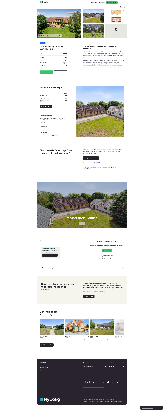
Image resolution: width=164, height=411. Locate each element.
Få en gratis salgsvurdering (50, 255)
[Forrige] (80, 223)
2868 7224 (110, 255)
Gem (63, 336)
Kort (60, 35)
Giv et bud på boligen (46, 106)
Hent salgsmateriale (60, 72)
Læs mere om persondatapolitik (104, 401)
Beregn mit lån (44, 132)
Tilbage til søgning (43, 7)
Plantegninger (52, 35)
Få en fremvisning (46, 72)
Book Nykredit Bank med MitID (91, 158)
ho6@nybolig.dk (107, 257)
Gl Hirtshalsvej (58, 7)
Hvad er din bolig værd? (147, 407)
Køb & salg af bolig (110, 366)
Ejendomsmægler (88, 366)
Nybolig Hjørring (107, 258)
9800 (63, 7)
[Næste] (83, 223)
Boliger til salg (109, 362)
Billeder (42, 35)
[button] (85, 71)
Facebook (44, 370)
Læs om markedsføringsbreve (116, 401)
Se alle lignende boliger (46, 344)
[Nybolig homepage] (50, 400)
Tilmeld (121, 390)
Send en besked (106, 250)
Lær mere (65, 67)
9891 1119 (105, 255)
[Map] (116, 31)
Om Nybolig (86, 362)
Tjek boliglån (43, 101)
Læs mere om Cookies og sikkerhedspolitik (90, 401)
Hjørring (52, 7)
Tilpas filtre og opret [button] (88, 296)
